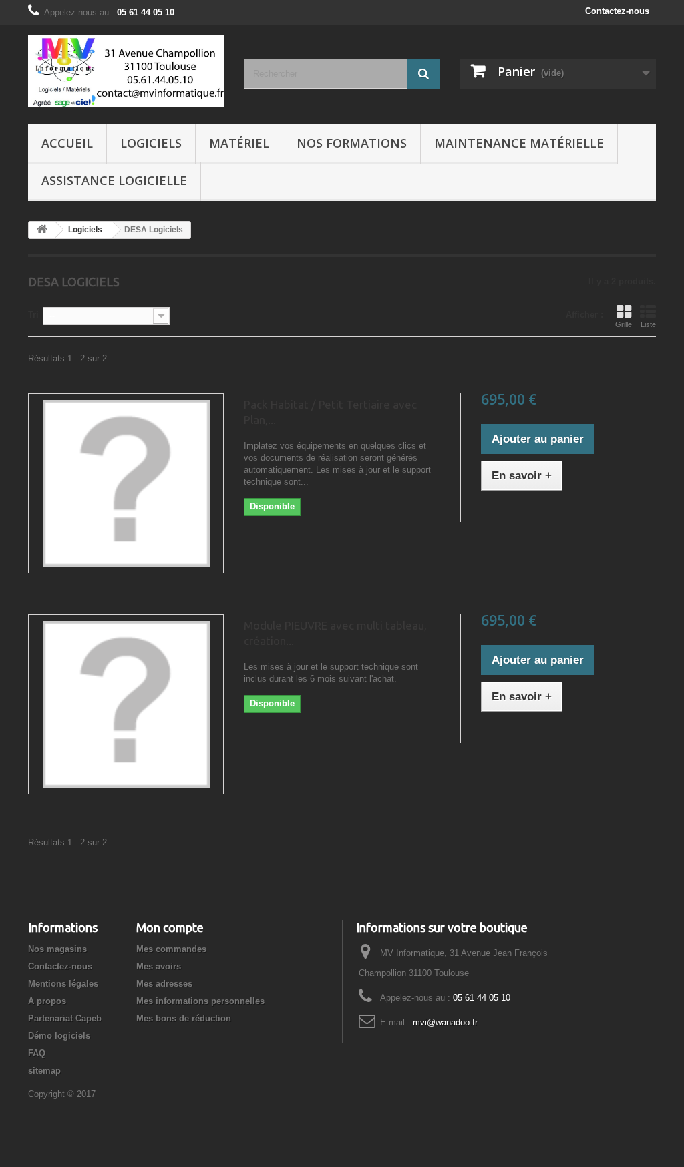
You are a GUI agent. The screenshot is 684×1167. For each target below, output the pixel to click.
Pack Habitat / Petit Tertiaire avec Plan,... (330, 412)
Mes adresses (164, 984)
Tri (33, 315)
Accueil (67, 143)
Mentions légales (63, 984)
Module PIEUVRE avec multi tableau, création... (335, 633)
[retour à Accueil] (42, 230)
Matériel (239, 143)
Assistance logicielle (114, 180)
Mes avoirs (158, 966)
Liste (648, 324)
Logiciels (151, 143)
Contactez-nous (617, 11)
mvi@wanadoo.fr (445, 1022)
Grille (623, 324)
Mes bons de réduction (183, 1018)
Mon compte (170, 927)
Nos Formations (352, 143)
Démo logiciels (59, 1036)
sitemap (44, 1071)
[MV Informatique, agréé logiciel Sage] (126, 71)
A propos (47, 1001)
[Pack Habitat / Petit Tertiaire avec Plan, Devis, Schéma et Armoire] (126, 483)
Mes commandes (171, 949)
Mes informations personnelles (200, 1001)
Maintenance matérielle (519, 143)
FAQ (36, 1053)
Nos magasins (57, 949)
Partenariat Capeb (65, 1018)
